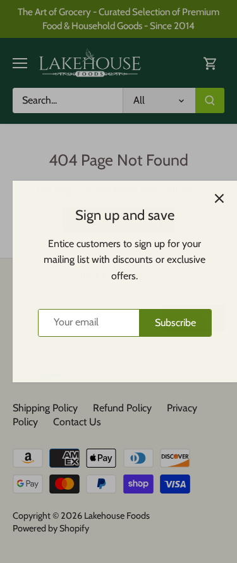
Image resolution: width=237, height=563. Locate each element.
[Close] (213, 198)
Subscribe (169, 323)
